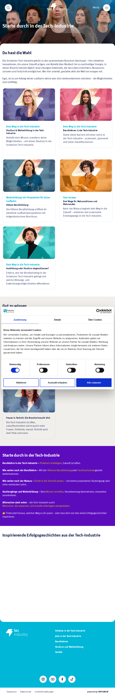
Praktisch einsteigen (50, 463)
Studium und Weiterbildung (69, 647)
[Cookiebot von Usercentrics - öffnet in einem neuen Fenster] (98, 311)
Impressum (12, 692)
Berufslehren (61, 641)
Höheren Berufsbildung (59, 470)
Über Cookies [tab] (95, 319)
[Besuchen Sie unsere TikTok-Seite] (71, 679)
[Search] (8, 7)
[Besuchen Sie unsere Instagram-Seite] (43, 679)
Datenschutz (25, 692)
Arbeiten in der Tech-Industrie (70, 631)
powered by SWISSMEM (97, 692)
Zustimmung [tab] (20, 319)
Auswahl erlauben (57, 382)
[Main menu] (106, 7)
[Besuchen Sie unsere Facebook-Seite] (62, 679)
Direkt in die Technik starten (49, 481)
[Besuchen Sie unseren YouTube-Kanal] (52, 679)
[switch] (43, 370)
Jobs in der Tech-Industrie (68, 636)
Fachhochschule (86, 470)
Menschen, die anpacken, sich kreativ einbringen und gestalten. (36, 506)
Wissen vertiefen (54, 492)
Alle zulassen (94, 382)
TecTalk (58, 652)
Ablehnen (21, 382)
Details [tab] (57, 319)
